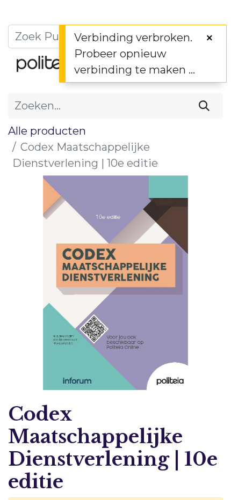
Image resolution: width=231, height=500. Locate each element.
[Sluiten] (209, 38)
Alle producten (47, 130)
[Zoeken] (204, 106)
